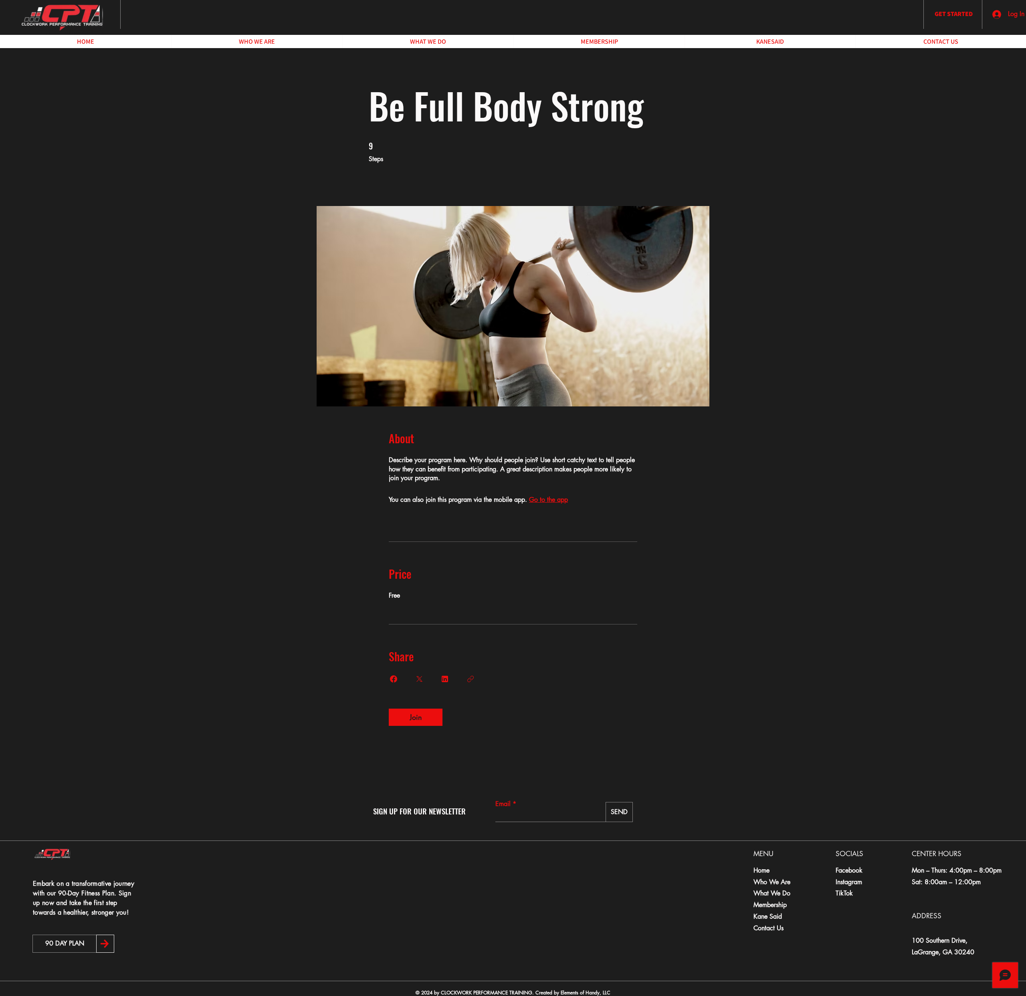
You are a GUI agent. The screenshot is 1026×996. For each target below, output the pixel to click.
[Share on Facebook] (393, 679)
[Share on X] (419, 679)
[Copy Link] (470, 679)
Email (503, 804)
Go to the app (548, 499)
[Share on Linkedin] (445, 679)
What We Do (771, 893)
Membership (770, 905)
